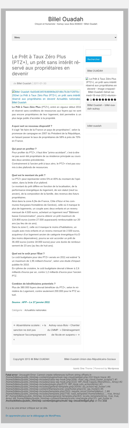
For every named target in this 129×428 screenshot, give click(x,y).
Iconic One (78, 368)
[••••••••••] (101, 87)
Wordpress (113, 368)
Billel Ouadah (65, 18)
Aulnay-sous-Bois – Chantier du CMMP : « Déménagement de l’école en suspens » (63, 330)
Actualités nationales (35, 310)
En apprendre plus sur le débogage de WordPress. (33, 415)
